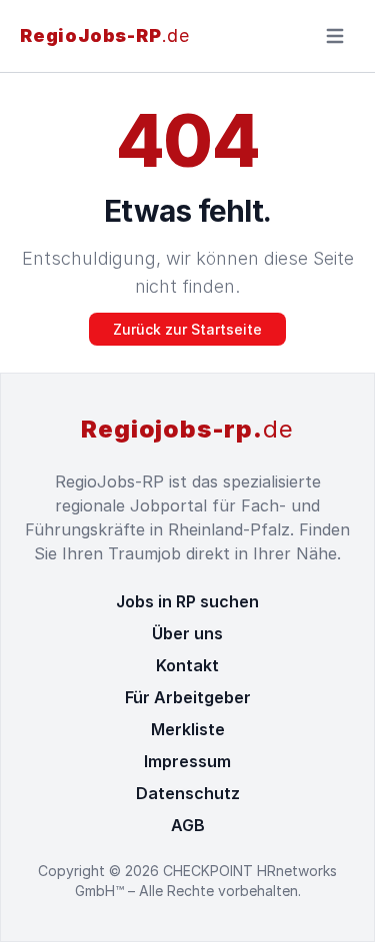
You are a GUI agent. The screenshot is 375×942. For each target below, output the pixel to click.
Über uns (187, 633)
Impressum (187, 761)
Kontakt (187, 665)
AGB (188, 825)
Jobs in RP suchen (187, 601)
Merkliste (188, 729)
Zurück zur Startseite (187, 329)
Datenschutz (188, 793)
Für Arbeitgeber (188, 697)
